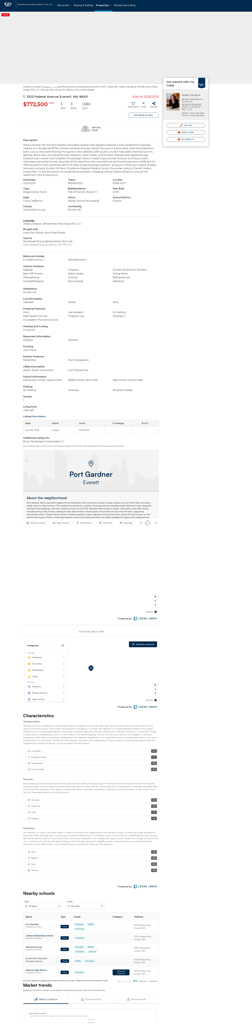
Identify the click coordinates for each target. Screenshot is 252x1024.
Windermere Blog (124, 5)
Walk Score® (97, 631)
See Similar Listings (143, 115)
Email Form (187, 132)
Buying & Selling (83, 5)
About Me (64, 8)
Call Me (187, 125)
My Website (187, 139)
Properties (104, 8)
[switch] (133, 106)
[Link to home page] (8, 6)
